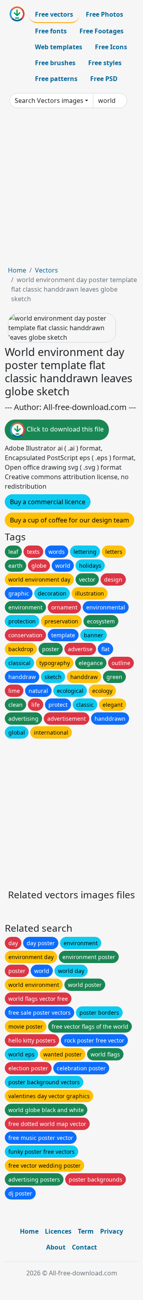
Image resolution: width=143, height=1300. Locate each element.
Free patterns (56, 78)
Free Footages (101, 31)
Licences (58, 1231)
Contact (84, 1247)
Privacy (111, 1231)
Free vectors (54, 14)
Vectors (46, 270)
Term (86, 1231)
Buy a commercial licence (47, 501)
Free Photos (104, 14)
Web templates (58, 47)
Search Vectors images (49, 100)
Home (17, 270)
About (56, 1247)
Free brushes (55, 62)
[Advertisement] (71, 189)
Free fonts (51, 31)
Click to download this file (64, 429)
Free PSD (104, 78)
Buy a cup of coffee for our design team (69, 520)
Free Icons (111, 47)
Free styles (105, 62)
